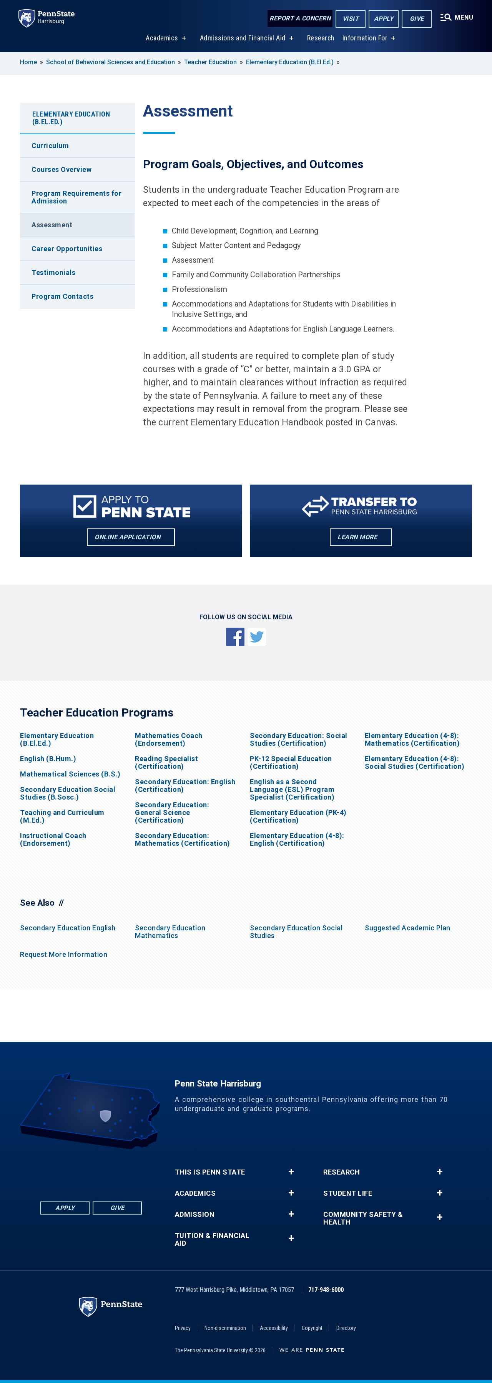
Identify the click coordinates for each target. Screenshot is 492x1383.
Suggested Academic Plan (407, 928)
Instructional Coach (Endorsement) (53, 839)
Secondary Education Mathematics (170, 932)
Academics (162, 38)
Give (417, 18)
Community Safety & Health (363, 1218)
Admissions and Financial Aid (243, 38)
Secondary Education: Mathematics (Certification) (182, 839)
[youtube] (111, 1170)
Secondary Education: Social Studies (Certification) (298, 739)
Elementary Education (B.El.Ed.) (290, 62)
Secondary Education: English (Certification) (185, 785)
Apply (384, 18)
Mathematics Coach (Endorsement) (169, 739)
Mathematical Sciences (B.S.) (70, 774)
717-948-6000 (326, 1289)
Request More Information (63, 954)
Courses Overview (61, 169)
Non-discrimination (225, 1328)
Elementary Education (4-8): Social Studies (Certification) (415, 762)
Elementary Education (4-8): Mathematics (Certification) (412, 739)
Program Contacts (62, 296)
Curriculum (50, 146)
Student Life (347, 1193)
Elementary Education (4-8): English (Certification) (297, 839)
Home (28, 62)
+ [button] (291, 1172)
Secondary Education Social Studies (296, 932)
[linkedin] (71, 1170)
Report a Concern (300, 18)
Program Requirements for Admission (76, 197)
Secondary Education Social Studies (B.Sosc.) (67, 793)
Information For (365, 38)
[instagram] (131, 1170)
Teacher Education (210, 62)
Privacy (183, 1328)
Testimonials (53, 272)
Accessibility (274, 1328)
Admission (195, 1214)
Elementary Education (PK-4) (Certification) (298, 816)
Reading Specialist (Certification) (166, 762)
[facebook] (51, 1170)
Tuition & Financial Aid (212, 1239)
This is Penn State (210, 1172)
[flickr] (91, 1170)
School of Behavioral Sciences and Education (110, 62)
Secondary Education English (68, 928)
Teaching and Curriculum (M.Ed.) (62, 816)
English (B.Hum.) (48, 759)
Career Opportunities (67, 249)
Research (321, 38)
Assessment (52, 225)
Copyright (312, 1328)
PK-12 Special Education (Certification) (291, 762)
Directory (346, 1328)
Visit (350, 18)
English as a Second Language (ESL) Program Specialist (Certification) (292, 789)
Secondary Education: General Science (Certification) (172, 812)
